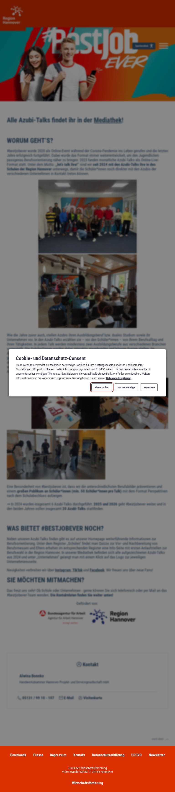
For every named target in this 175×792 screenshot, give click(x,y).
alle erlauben (102, 387)
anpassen (149, 387)
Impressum (58, 755)
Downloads (18, 755)
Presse (38, 755)
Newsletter (157, 755)
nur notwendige (126, 387)
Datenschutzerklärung (118, 378)
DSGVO (136, 755)
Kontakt (79, 755)
